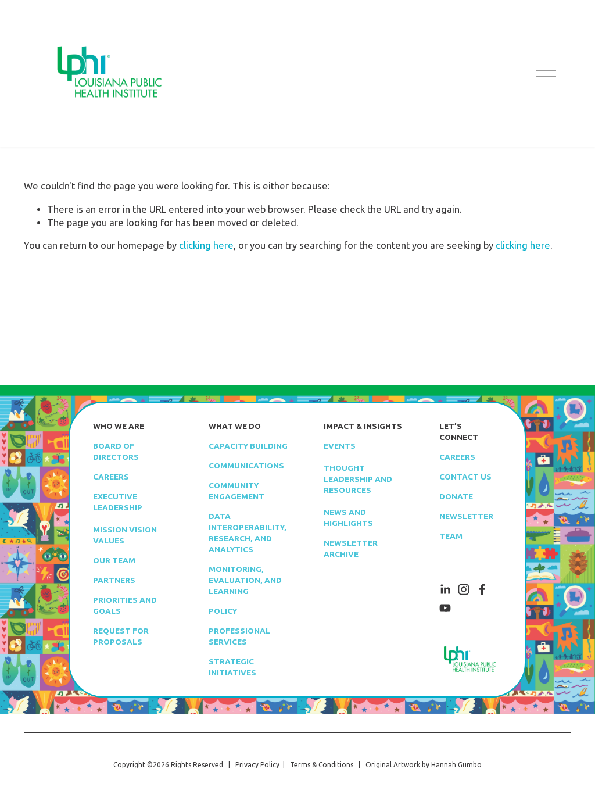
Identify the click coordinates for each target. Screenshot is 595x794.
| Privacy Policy (252, 764)
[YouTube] (445, 608)
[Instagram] (463, 589)
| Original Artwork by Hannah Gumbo (417, 764)
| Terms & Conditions (316, 764)
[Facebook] (482, 589)
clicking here (206, 245)
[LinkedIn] (445, 589)
